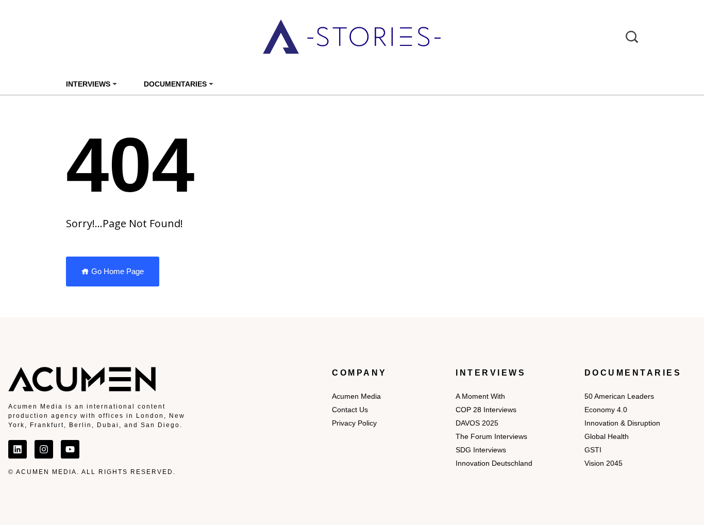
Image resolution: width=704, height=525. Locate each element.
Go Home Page (116, 271)
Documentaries (175, 84)
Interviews (88, 84)
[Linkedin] (17, 449)
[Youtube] (70, 449)
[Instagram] (44, 449)
